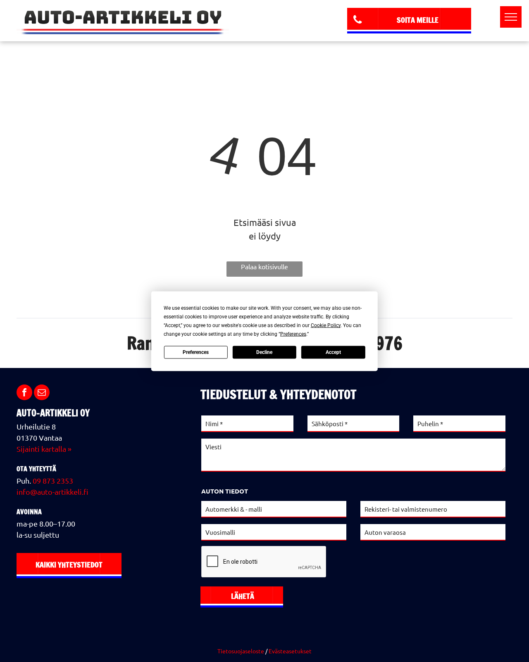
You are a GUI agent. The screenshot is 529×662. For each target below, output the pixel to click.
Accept (333, 352)
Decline (264, 352)
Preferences (196, 352)
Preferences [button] (293, 334)
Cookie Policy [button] (326, 325)
